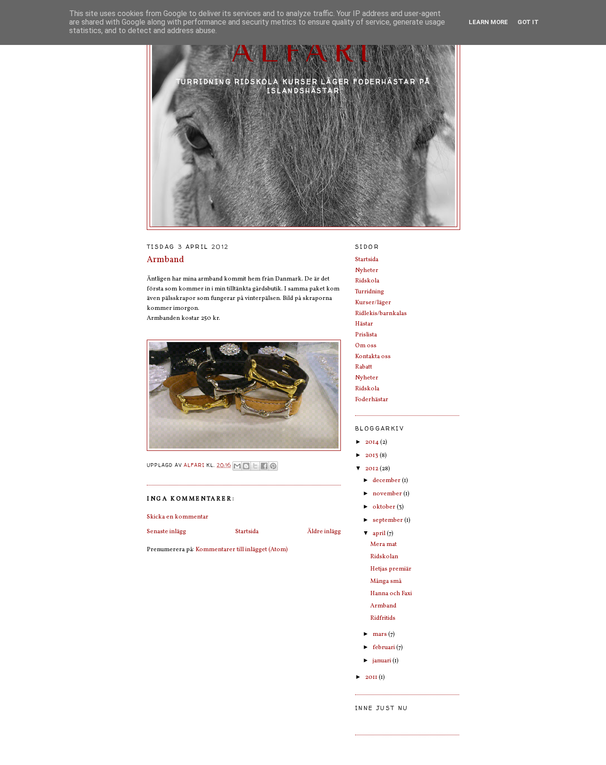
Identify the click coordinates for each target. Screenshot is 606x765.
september (388, 520)
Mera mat (383, 544)
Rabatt (363, 367)
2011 (372, 677)
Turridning (369, 292)
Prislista (366, 335)
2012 (372, 469)
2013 (372, 455)
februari (384, 647)
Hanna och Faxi (391, 593)
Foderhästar (371, 400)
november (388, 494)
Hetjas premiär (390, 569)
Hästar (364, 324)
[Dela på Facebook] (264, 466)
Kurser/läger (373, 303)
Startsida (246, 532)
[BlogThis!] (246, 466)
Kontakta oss (373, 356)
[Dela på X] (255, 466)
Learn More (488, 22)
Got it (528, 22)
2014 (372, 442)
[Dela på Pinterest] (273, 466)
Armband (383, 606)
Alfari (303, 50)
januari (382, 661)
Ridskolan (384, 557)
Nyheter (366, 270)
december (387, 480)
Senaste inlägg (166, 532)
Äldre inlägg (324, 532)
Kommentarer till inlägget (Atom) (242, 549)
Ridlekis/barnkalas (381, 313)
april (380, 533)
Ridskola (367, 281)
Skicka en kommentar (177, 517)
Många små (385, 581)
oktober (385, 507)
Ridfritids (382, 618)
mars (380, 634)
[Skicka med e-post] (237, 466)
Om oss (365, 346)
